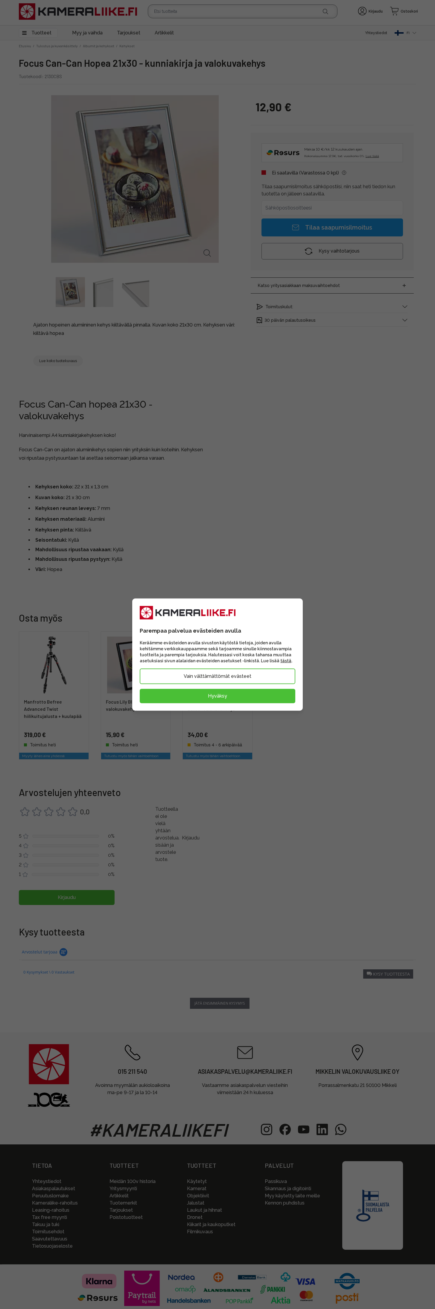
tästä (285, 660)
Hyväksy (217, 695)
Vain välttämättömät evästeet (217, 676)
